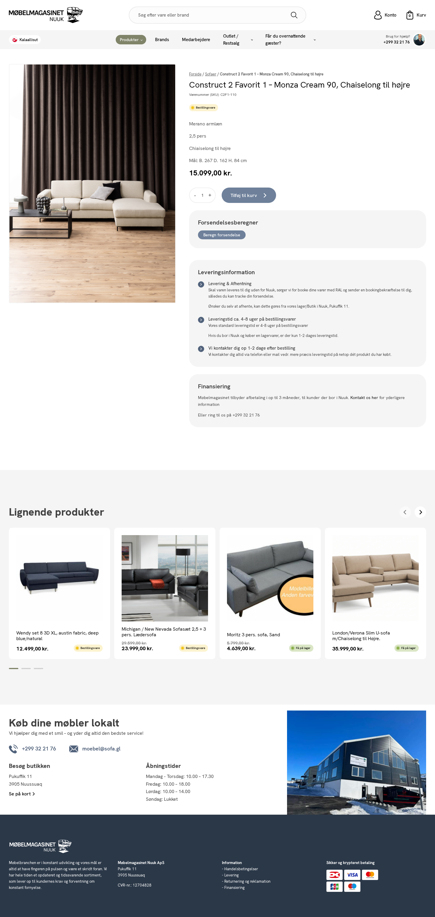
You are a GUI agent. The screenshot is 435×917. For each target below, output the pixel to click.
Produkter (129, 39)
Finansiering (234, 887)
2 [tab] (26, 668)
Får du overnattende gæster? (285, 39)
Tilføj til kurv (244, 195)
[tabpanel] (59, 593)
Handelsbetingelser (241, 868)
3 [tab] (38, 668)
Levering (231, 875)
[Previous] (405, 512)
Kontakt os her (364, 397)
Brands (162, 40)
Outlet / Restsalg (231, 39)
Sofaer (210, 74)
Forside (195, 74)
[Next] (420, 512)
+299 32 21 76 (397, 42)
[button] (415, 15)
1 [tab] (13, 668)
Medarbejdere (196, 40)
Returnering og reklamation (247, 881)
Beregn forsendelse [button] (221, 235)
